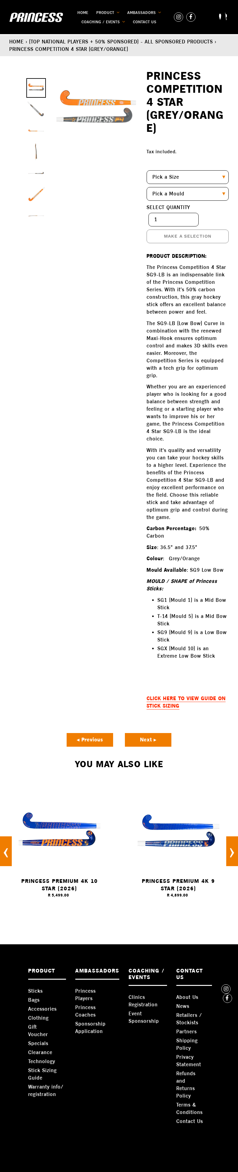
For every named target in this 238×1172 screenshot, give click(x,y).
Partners (186, 1032)
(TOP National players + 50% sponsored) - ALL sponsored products (121, 42)
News (182, 1006)
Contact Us (189, 1121)
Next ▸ (148, 740)
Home (16, 42)
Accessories (42, 1009)
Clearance (40, 1052)
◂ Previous (90, 740)
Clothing (38, 1018)
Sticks (35, 991)
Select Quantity (168, 207)
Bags (34, 1000)
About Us (187, 997)
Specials (38, 1043)
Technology (41, 1061)
